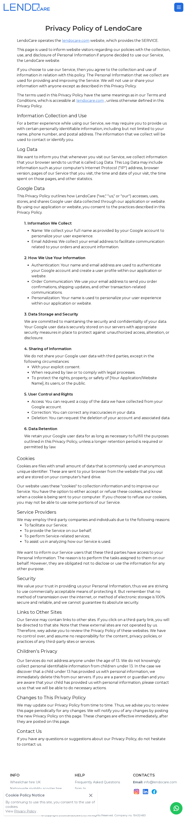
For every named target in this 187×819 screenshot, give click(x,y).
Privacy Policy (25, 811)
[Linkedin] (145, 791)
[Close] (90, 795)
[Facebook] (154, 792)
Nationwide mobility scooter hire (36, 788)
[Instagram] (136, 791)
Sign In (80, 788)
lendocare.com (75, 40)
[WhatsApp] (176, 808)
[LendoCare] (26, 7)
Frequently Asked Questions (97, 782)
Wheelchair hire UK (25, 782)
